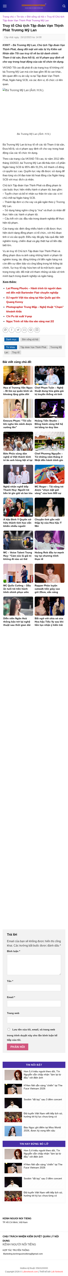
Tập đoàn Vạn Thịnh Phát (33, 347)
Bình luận (13, 951)
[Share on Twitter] (18, 330)
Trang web (13, 1013)
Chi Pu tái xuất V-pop (19, 316)
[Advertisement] (34, 780)
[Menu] (5, 6)
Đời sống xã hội (35, 16)
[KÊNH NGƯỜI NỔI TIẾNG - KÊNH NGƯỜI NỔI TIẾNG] (34, 6)
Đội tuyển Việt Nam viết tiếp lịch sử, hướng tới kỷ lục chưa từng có (43, 1115)
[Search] (64, 6)
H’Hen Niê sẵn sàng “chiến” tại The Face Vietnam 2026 (43, 1087)
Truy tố (15, 352)
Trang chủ (8, 16)
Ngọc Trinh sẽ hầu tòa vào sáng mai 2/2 (30, 321)
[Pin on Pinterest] (31, 330)
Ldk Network (57, 1271)
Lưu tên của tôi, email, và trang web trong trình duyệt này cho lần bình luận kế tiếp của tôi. (32, 1034)
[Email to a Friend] (24, 330)
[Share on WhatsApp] (5, 330)
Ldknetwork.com (30, 1271)
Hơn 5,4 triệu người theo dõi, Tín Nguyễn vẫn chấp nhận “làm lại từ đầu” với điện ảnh (42, 1074)
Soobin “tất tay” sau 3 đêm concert (43, 1099)
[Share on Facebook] (12, 330)
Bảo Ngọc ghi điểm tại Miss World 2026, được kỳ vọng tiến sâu (42, 1129)
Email (11, 997)
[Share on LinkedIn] (37, 330)
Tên (10, 981)
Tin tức (20, 16)
